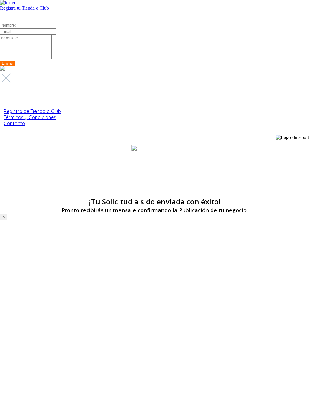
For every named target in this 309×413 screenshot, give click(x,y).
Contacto (14, 123)
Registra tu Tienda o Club (24, 8)
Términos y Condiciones (30, 117)
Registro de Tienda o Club (32, 111)
